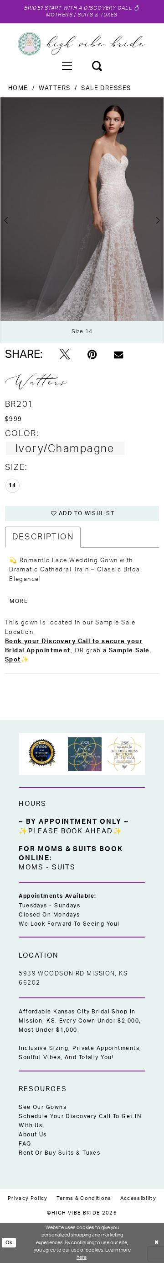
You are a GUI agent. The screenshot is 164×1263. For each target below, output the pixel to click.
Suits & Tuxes (97, 14)
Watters (54, 88)
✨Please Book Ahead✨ (70, 831)
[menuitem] (67, 65)
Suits (64, 867)
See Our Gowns (43, 1107)
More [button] (19, 601)
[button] (67, 65)
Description (42, 537)
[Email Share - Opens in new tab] (118, 354)
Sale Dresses (106, 88)
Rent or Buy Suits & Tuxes (59, 1153)
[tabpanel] (82, 220)
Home (18, 88)
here (82, 1257)
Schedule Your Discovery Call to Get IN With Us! (80, 1121)
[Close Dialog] (157, 1243)
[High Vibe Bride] (82, 44)
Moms (31, 867)
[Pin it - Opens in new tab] (92, 355)
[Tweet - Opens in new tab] (64, 355)
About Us (33, 1134)
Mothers (59, 14)
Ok (9, 1242)
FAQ (25, 1143)
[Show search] (97, 65)
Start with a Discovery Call (88, 8)
